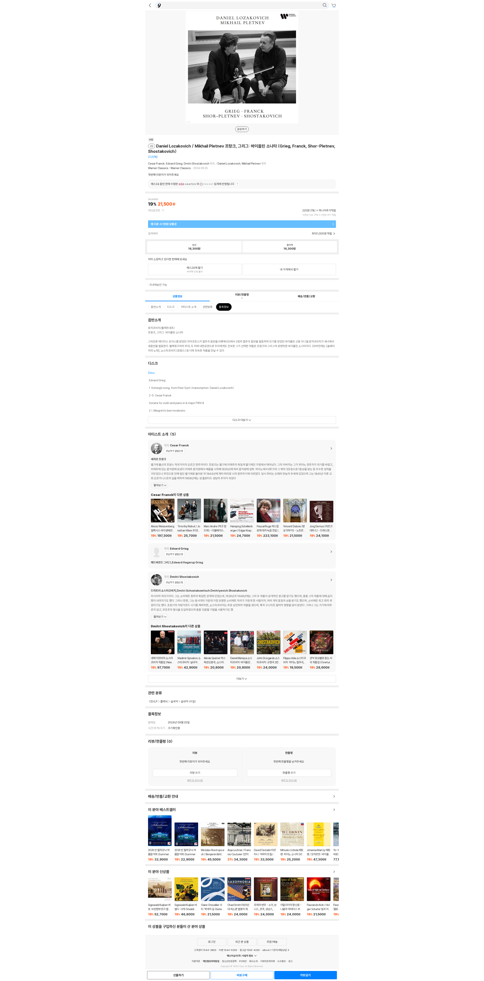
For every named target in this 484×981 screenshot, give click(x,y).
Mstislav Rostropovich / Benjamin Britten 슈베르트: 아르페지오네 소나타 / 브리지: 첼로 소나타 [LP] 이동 (213, 842)
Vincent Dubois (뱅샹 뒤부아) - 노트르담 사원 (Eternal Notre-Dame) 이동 (295, 518)
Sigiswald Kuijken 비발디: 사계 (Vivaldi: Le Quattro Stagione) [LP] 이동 (186, 896)
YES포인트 (154, 210)
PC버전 (243, 961)
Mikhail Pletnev (251, 163)
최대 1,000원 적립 (322, 233)
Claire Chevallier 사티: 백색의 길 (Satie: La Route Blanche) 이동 (213, 896)
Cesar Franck (156, 163)
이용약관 (196, 961)
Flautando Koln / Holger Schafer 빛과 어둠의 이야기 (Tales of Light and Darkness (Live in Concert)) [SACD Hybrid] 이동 (318, 896)
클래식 (164, 701)
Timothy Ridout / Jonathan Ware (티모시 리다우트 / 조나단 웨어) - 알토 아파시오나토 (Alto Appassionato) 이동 (189, 518)
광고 (290, 961)
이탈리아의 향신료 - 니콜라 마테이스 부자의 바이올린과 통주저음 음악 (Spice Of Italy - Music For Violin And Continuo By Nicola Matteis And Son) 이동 (292, 896)
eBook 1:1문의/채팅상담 (274, 949)
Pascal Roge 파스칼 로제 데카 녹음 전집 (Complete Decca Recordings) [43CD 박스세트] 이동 (268, 518)
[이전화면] (150, 5)
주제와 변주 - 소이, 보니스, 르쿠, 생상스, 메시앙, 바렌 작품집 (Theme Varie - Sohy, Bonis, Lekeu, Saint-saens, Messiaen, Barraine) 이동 (266, 896)
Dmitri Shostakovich (196, 163)
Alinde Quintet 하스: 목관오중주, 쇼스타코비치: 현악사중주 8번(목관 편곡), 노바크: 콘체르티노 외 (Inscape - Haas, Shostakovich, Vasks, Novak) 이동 (215, 650)
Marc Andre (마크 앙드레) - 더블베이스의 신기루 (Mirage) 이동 (215, 518)
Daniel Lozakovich (229, 163)
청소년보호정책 (229, 961)
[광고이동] (324, 5)
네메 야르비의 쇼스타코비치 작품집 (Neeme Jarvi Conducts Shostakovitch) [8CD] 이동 (163, 650)
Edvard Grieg (174, 163)
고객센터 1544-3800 (205, 949)
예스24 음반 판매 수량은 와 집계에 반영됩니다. (193, 184)
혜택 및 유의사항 (195, 780)
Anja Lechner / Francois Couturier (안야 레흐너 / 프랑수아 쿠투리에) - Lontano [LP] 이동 (239, 842)
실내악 (174, 701)
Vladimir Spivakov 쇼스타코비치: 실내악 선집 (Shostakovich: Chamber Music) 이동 (189, 650)
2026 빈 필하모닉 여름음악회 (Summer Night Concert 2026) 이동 (186, 842)
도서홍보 (281, 961)
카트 (334, 5)
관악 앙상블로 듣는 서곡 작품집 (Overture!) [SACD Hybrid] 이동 (321, 650)
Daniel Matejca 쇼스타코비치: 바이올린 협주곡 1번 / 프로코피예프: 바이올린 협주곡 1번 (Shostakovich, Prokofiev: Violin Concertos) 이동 (242, 650)
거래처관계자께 (267, 961)
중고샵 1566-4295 (250, 949)
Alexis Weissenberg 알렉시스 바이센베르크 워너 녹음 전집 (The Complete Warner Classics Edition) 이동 (163, 518)
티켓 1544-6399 (228, 949)
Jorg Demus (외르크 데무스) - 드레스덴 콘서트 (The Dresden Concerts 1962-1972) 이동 (321, 519)
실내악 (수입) (188, 701)
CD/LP (153, 701)
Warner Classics (158, 168)
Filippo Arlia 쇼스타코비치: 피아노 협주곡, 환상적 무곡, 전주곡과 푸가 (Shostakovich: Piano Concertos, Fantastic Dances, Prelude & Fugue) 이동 (295, 650)
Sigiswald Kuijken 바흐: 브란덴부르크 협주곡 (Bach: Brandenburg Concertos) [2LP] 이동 (160, 896)
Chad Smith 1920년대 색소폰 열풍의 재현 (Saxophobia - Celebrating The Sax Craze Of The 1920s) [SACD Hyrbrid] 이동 (239, 896)
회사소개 (253, 961)
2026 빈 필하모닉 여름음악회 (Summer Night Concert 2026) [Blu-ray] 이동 (160, 838)
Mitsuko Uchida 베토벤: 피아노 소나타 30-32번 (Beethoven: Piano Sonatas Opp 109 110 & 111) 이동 (292, 842)
